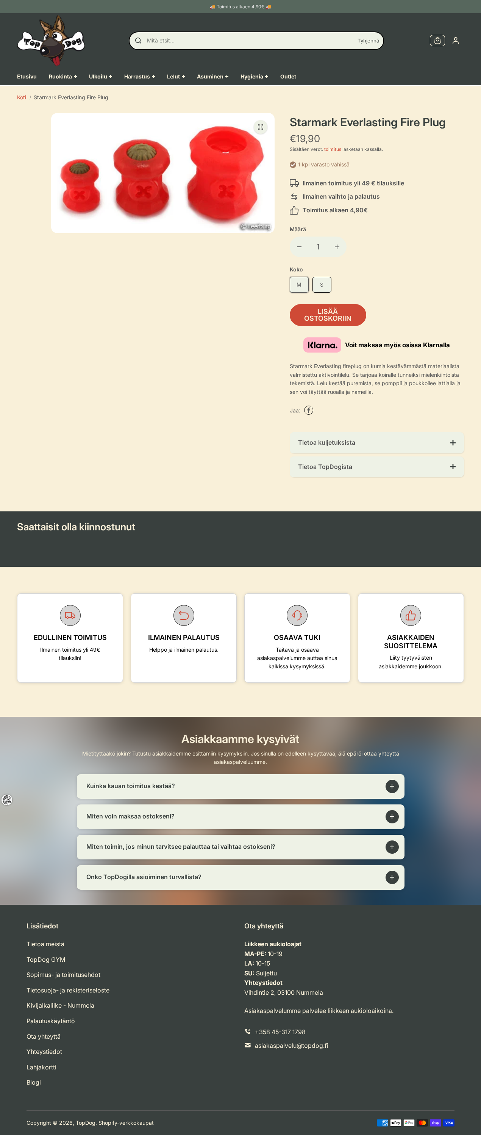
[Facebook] (308, 410)
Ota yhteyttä (44, 1036)
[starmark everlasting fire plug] (260, 127)
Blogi (34, 1082)
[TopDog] (51, 40)
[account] (455, 40)
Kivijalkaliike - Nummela (60, 1005)
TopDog (85, 1122)
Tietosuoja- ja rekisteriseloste (68, 990)
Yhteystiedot (44, 1051)
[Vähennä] (299, 247)
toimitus (332, 149)
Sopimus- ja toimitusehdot (63, 974)
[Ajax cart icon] (437, 40)
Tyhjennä (368, 41)
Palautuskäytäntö (51, 1021)
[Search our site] (138, 41)
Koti (21, 97)
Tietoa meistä (45, 944)
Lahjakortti (41, 1067)
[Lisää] (337, 247)
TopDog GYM (46, 959)
